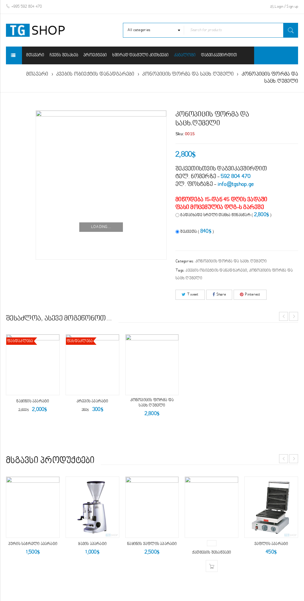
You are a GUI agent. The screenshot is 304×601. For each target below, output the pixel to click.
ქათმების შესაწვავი (211, 553)
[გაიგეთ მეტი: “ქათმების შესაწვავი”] (211, 543)
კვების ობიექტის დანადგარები (95, 74)
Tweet (192, 295)
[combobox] (153, 30)
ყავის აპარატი (92, 544)
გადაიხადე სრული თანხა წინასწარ (225, 214)
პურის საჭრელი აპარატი (32, 544)
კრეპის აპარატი (92, 401)
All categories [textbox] (139, 30)
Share (221, 295)
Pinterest (252, 295)
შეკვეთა (196, 231)
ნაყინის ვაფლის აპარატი (152, 544)
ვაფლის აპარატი (271, 544)
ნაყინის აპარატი (32, 401)
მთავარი (37, 74)
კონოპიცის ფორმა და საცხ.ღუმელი (188, 74)
